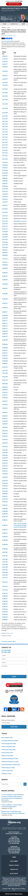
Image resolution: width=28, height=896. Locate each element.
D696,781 (5, 56)
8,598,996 (5, 511)
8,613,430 (5, 239)
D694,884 (5, 493)
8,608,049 (5, 361)
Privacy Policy (14, 865)
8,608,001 (5, 363)
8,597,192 (5, 593)
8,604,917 (5, 401)
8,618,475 (5, 79)
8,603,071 (5, 471)
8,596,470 (5, 604)
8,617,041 (5, 155)
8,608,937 (5, 312)
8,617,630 (5, 96)
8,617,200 (5, 145)
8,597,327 (5, 577)
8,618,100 (5, 89)
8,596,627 (5, 598)
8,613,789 (5, 212)
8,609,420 (5, 299)
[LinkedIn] (14, 709)
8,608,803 (5, 315)
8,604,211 (5, 418)
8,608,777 (5, 320)
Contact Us (14, 24)
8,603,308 (5, 450)
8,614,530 (5, 196)
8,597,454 (5, 564)
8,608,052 (5, 358)
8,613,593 (5, 237)
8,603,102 (5, 465)
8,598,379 (5, 529)
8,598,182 (5, 536)
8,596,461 (5, 606)
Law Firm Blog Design (13, 894)
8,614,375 (5, 202)
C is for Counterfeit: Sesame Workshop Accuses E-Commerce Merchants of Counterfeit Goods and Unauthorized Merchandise (12, 797)
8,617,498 (5, 108)
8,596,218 (5, 614)
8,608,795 (5, 318)
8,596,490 (5, 601)
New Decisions (7, 752)
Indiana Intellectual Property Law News (14, 9)
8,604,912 (5, 408)
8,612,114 (5, 258)
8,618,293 (5, 85)
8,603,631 (5, 433)
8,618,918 (5, 71)
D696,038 (5, 186)
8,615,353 (5, 191)
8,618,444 (5, 82)
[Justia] (18, 709)
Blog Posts (14, 873)
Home (4, 24)
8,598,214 (5, 533)
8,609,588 (5, 284)
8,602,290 (5, 486)
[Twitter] (10, 709)
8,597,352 (5, 569)
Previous (4, 641)
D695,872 (5, 250)
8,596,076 (5, 617)
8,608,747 (5, 336)
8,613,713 (5, 229)
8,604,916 (5, 404)
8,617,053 (5, 153)
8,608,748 (5, 333)
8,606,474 (5, 392)
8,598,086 (5, 540)
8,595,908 (5, 619)
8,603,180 (5, 455)
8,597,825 (5, 555)
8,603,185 (5, 452)
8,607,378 (5, 380)
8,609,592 (5, 279)
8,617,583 (5, 104)
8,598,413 (5, 525)
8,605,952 (5, 397)
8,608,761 (5, 326)
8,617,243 (5, 124)
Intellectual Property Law (10, 761)
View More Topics (6, 773)
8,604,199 (5, 421)
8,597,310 (5, 586)
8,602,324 (5, 483)
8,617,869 (5, 92)
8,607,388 (5, 373)
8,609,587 (5, 288)
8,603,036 (5, 473)
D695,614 (5, 252)
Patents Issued (9, 633)
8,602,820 (5, 477)
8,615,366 (5, 188)
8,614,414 (5, 199)
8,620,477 (5, 64)
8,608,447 (5, 353)
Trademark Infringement (9, 758)
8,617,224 (5, 126)
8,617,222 (5, 129)
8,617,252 (5, 116)
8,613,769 (5, 218)
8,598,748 (5, 516)
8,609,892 (5, 265)
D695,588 (5, 255)
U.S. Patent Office (9, 41)
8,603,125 (5, 460)
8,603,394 (5, 443)
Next (14, 641)
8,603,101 (5, 468)
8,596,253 (5, 609)
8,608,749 (5, 331)
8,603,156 (5, 458)
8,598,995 (5, 514)
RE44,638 (5, 383)
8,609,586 (5, 293)
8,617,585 (5, 99)
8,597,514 (5, 562)
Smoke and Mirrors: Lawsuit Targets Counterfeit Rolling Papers (11, 805)
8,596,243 (5, 611)
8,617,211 (5, 139)
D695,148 (5, 387)
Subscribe (14, 726)
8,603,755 (5, 430)
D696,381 (5, 183)
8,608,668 (5, 347)
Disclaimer (14, 861)
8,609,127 (5, 303)
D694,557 (5, 496)
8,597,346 (5, 572)
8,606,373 (5, 395)
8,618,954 (5, 66)
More (23, 24)
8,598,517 (5, 520)
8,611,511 (4, 262)
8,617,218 (5, 134)
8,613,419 (5, 244)
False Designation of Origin (10, 764)
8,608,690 (5, 340)
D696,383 (5, 178)
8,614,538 (5, 194)
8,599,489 (5, 508)
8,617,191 (5, 147)
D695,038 (5, 389)
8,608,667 (5, 350)
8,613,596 (5, 234)
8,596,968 (5, 596)
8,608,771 (5, 323)
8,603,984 (5, 427)
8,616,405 (5, 173)
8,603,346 (5, 446)
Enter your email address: (8, 720)
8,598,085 (5, 544)
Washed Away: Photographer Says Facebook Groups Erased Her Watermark (13, 812)
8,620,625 (5, 61)
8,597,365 (5, 567)
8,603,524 (5, 436)
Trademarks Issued (8, 749)
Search (25, 784)
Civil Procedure (7, 770)
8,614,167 (5, 205)
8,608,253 (5, 355)
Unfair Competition (8, 746)
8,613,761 (5, 223)
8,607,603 (5, 367)
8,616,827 (5, 167)
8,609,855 (5, 268)
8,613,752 (5, 226)
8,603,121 (5, 463)
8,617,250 (5, 118)
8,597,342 (5, 575)
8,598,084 (5, 549)
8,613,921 (5, 209)
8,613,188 (5, 247)
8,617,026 (5, 162)
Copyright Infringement (9, 740)
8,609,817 (5, 276)
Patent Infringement (8, 743)
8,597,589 (5, 559)
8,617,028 (5, 159)
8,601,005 (5, 499)
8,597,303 (5, 590)
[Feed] (22, 709)
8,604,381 (5, 416)
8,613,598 (5, 231)
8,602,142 (5, 488)
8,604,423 (5, 412)
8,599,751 (5, 505)
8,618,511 (5, 75)
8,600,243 (5, 501)
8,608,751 (5, 328)
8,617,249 (5, 121)
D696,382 (5, 181)
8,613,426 (5, 242)
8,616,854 (5, 165)
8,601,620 (5, 491)
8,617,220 (5, 132)
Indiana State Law (8, 767)
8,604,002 (5, 423)
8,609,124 (5, 307)
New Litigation (7, 737)
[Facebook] (6, 709)
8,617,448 (5, 112)
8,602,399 (5, 480)
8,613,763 (5, 221)
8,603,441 (5, 439)
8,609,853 (5, 272)
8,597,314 (5, 582)
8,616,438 (5, 170)
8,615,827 (5, 175)
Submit (14, 676)
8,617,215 (5, 137)
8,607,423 (5, 370)
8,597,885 (5, 552)
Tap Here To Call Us (14, 4)
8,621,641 (5, 59)
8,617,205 (5, 142)
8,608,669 (5, 344)
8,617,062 (5, 150)
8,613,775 (5, 216)
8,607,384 (5, 376)
